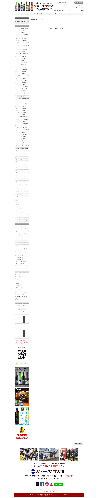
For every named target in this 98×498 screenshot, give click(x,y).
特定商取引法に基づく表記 (46, 494)
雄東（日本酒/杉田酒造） (21, 67)
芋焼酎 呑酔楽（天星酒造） (22, 159)
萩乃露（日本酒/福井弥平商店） (21, 93)
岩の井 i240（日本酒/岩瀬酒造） (21, 54)
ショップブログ (57, 14)
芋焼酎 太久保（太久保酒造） (21, 162)
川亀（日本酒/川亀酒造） (21, 136)
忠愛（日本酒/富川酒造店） (21, 63)
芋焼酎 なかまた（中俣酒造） (21, 154)
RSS (20, 363)
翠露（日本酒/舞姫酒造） (21, 73)
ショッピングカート (78, 2)
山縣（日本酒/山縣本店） (21, 121)
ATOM (25, 363)
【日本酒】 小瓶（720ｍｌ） (22, 235)
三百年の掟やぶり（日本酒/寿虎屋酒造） (22, 43)
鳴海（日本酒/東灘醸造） (21, 56)
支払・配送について (40, 14)
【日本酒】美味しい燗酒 (21, 228)
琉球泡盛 (17, 204)
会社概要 (18, 274)
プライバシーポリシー (58, 494)
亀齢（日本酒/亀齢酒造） (21, 108)
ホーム (23, 14)
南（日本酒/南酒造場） (20, 132)
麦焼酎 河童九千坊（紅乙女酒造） (22, 176)
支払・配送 (36, 494)
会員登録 (62, 2)
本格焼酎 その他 (19, 202)
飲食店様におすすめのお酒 (21, 268)
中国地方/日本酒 (19, 257)
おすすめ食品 (18, 206)
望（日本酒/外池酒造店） (21, 65)
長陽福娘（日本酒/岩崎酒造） (22, 119)
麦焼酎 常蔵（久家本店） (21, 179)
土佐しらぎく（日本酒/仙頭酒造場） (22, 130)
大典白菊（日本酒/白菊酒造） (22, 104)
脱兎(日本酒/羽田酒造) (20, 96)
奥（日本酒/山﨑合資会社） (21, 88)
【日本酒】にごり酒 (20, 243)
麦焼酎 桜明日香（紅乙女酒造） (22, 173)
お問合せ (74, 14)
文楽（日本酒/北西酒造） (21, 71)
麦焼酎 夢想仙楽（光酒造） (22, 184)
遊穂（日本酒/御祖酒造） (21, 90)
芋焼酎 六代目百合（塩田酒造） (22, 151)
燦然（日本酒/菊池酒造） (21, 106)
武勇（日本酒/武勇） (20, 60)
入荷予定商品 (19, 287)
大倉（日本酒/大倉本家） (21, 102)
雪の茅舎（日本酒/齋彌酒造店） (21, 35)
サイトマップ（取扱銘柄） (22, 292)
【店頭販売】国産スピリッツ (22, 216)
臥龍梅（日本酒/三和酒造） (21, 80)
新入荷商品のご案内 (20, 285)
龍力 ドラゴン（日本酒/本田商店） (22, 99)
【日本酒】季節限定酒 (20, 226)
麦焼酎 (17, 187)
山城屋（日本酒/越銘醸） (21, 78)
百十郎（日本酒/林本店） (21, 84)
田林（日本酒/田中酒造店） (21, 38)
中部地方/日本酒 (19, 253)
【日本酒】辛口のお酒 (20, 233)
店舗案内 (18, 283)
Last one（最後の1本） (20, 263)
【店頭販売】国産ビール (21, 220)
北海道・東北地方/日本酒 (21, 249)
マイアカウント (70, 2)
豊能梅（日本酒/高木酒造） (21, 127)
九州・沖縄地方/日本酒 (20, 261)
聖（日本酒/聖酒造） (20, 32)
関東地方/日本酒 (19, 251)
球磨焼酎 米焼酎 (19, 194)
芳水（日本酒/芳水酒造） (21, 141)
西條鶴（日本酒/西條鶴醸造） (22, 112)
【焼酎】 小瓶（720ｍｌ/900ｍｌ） (22, 238)
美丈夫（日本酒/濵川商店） (21, 134)
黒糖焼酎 (17, 200)
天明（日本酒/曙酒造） (20, 51)
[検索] (82, 10)
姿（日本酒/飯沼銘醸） (20, 30)
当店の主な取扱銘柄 (20, 289)
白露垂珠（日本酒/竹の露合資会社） (22, 46)
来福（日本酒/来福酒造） (21, 58)
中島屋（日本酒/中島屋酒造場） (21, 124)
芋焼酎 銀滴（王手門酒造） (22, 165)
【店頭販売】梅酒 (19, 212)
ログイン (83, 5)
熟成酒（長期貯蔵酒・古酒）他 (22, 266)
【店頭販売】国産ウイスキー (22, 218)
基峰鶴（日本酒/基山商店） (21, 143)
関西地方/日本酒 (19, 255)
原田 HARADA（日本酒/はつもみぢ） (22, 117)
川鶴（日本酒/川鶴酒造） (21, 138)
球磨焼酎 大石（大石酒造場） (21, 192)
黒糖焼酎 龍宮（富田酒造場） (21, 197)
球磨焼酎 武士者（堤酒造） (22, 189)
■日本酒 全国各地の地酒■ (21, 148)
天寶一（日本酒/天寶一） (21, 114)
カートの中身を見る (22, 18)
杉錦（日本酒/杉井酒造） (21, 82)
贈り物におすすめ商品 (20, 241)
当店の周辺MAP (19, 299)
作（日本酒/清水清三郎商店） (22, 28)
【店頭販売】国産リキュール (22, 214)
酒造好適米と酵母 (20, 294)
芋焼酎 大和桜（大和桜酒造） (21, 168)
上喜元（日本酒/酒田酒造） (21, 49)
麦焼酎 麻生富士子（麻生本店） (22, 182)
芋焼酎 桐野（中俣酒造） (21, 157)
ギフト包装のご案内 (20, 291)
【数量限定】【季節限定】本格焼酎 (22, 246)
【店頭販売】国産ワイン (21, 210)
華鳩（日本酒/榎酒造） (20, 110)
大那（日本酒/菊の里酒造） (21, 69)
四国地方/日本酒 (19, 259)
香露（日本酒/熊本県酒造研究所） (22, 146)
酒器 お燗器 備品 (20, 208)
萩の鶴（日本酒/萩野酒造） (21, 40)
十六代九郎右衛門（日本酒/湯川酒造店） (22, 76)
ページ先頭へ (78, 444)
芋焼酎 (17, 170)
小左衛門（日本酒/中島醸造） (22, 86)
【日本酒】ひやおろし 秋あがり (22, 231)
